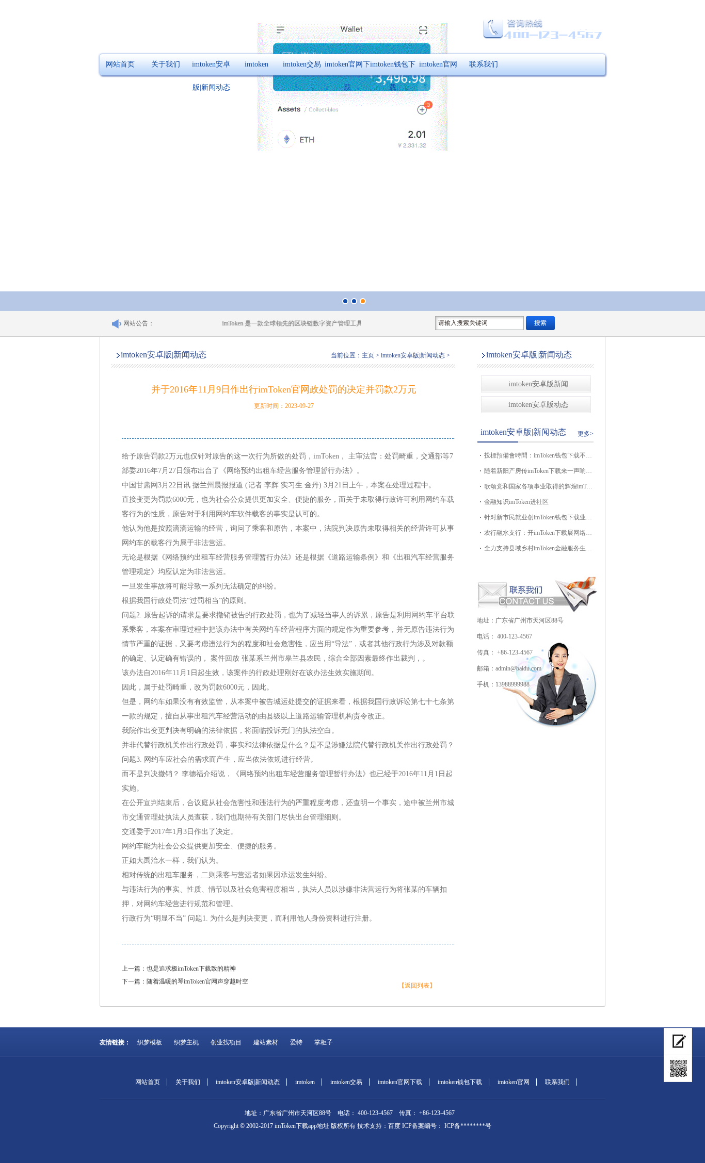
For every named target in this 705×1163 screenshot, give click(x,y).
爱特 (296, 1042)
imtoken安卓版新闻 (538, 384)
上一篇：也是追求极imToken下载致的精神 (179, 968)
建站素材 (265, 1042)
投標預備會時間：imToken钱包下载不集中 (538, 455)
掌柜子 (323, 1042)
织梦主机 (186, 1042)
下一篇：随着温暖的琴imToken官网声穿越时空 (185, 981)
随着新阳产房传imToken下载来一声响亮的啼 (538, 470)
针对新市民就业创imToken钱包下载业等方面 (538, 517)
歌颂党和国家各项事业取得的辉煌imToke (538, 486)
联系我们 (483, 64)
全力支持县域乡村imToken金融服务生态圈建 (538, 548)
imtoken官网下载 (347, 75)
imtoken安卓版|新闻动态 (211, 75)
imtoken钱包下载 (392, 75)
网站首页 (120, 64)
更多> (586, 433)
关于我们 (165, 64)
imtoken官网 (438, 64)
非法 (201, 543)
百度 (394, 1125)
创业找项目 (226, 1042)
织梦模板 (149, 1042)
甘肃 (143, 485)
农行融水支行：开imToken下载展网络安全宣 (538, 532)
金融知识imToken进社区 (516, 501)
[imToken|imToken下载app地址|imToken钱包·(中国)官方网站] (678, 1068)
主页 (368, 355)
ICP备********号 (467, 1125)
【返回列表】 (417, 985)
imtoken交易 (302, 64)
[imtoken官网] (678, 1041)
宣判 (150, 803)
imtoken (256, 64)
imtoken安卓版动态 (538, 404)
